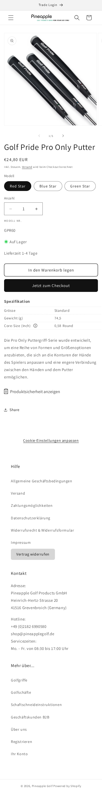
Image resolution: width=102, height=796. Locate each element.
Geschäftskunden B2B (30, 717)
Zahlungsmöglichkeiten (32, 505)
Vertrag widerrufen (33, 554)
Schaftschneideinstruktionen (36, 704)
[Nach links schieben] (39, 136)
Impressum (21, 542)
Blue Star (48, 186)
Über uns (19, 729)
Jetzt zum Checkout (51, 285)
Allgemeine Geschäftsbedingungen (41, 481)
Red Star (18, 186)
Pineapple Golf (42, 786)
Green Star (80, 186)
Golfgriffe (19, 680)
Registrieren (21, 741)
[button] (11, 18)
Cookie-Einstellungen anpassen (51, 440)
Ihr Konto (19, 753)
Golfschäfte (21, 692)
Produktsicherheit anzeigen (35, 391)
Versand (27, 167)
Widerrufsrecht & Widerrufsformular (42, 530)
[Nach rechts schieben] (63, 136)
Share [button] (15, 409)
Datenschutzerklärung (30, 518)
